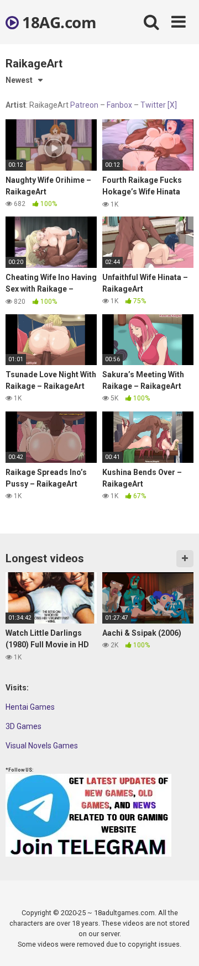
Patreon (84, 105)
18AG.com (57, 22)
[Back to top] (178, 943)
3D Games (23, 726)
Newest (19, 80)
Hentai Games (30, 707)
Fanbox (119, 105)
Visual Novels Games (42, 745)
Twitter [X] (158, 105)
